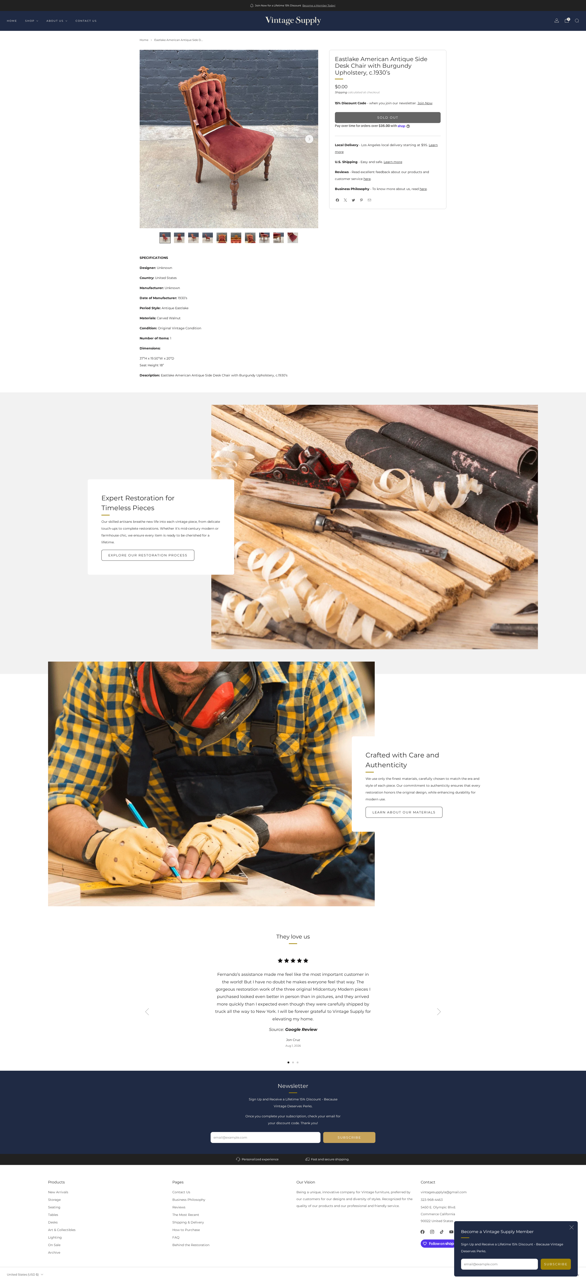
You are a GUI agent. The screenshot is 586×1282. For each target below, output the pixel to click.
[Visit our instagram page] (432, 1232)
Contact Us (181, 1192)
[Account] (556, 20)
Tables (53, 1215)
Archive (54, 1252)
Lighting (55, 1237)
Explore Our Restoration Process (147, 555)
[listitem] (293, 5)
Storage (54, 1200)
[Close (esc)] (571, 1227)
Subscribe (555, 1264)
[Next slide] (309, 139)
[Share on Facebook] (337, 200)
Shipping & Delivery (188, 1222)
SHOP (30, 20)
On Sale (54, 1245)
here (367, 179)
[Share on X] (345, 200)
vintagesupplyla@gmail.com (444, 1192)
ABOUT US (55, 20)
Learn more (393, 162)
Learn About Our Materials (404, 812)
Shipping (341, 92)
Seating (54, 1207)
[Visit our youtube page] (451, 1232)
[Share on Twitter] (353, 200)
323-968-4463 (432, 1200)
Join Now (425, 103)
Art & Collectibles (62, 1230)
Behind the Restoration (190, 1245)
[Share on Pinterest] (361, 200)
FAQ (175, 1237)
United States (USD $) (23, 1274)
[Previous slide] (146, 1011)
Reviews (178, 1207)
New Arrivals (58, 1192)
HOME (12, 20)
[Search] (577, 20)
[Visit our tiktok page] (442, 1232)
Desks (53, 1222)
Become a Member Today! (318, 5)
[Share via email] (369, 200)
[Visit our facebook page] (422, 1232)
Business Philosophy (188, 1200)
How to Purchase (186, 1230)
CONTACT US (86, 20)
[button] (288, 1062)
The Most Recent (185, 1215)
